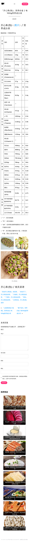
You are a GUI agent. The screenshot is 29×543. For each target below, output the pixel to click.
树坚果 (14, 19)
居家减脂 (25, 4)
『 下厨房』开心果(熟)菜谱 (12, 297)
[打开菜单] (14, 4)
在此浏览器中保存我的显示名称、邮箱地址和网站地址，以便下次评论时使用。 (14, 377)
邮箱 (2, 360)
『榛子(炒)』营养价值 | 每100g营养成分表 (22, 310)
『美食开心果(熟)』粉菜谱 (9, 291)
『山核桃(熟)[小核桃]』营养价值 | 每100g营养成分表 (7, 310)
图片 (17, 25)
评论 (2, 333)
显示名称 (3, 352)
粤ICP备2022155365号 (13, 539)
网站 (2, 368)
